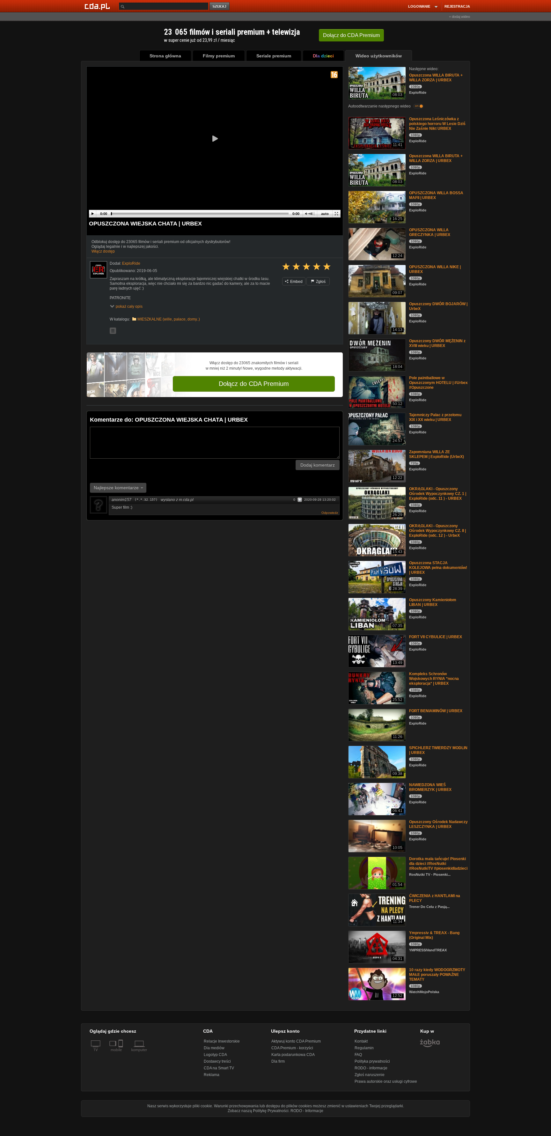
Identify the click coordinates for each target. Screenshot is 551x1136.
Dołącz (351, 35)
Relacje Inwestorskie (222, 1041)
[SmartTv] (121, 1053)
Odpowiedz (329, 512)
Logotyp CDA (215, 1054)
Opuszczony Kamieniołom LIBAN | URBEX (432, 602)
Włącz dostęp (103, 251)
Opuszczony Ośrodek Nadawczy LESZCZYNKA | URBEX (438, 824)
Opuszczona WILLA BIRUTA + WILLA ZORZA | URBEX (436, 77)
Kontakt (361, 1041)
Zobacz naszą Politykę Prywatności (258, 1111)
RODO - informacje (371, 1068)
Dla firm (278, 1061)
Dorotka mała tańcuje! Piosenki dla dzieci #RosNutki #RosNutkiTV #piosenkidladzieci (438, 864)
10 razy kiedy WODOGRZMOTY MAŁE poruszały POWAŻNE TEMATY (437, 975)
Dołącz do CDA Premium (254, 383)
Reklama (211, 1075)
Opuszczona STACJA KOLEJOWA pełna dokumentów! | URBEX (438, 568)
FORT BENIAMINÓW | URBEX (435, 711)
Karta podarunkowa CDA (293, 1054)
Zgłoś (320, 281)
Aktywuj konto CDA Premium (296, 1041)
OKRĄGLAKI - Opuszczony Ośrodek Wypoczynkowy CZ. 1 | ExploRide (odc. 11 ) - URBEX (437, 494)
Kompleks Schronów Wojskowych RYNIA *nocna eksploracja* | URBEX (434, 679)
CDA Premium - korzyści (292, 1048)
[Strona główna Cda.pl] (98, 6)
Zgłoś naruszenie (370, 1075)
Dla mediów (214, 1048)
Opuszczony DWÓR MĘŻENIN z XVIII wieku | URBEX (437, 343)
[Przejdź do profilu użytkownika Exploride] (98, 269)
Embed (296, 281)
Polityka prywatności (372, 1061)
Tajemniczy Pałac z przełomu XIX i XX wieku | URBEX (435, 417)
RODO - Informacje (306, 1111)
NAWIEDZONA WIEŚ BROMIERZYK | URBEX (430, 787)
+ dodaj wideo (459, 16)
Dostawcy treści (217, 1061)
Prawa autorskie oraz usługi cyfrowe (386, 1081)
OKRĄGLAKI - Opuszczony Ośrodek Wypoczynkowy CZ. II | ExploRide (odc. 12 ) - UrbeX (437, 531)
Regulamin (364, 1048)
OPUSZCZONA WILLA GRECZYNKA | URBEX (429, 232)
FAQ (358, 1054)
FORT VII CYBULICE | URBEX (435, 637)
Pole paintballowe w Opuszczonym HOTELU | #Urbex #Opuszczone (438, 383)
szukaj (220, 6)
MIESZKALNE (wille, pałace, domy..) (168, 319)
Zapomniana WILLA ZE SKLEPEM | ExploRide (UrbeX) (436, 454)
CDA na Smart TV (219, 1068)
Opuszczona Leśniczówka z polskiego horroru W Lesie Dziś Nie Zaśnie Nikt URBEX (437, 124)
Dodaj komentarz (317, 465)
